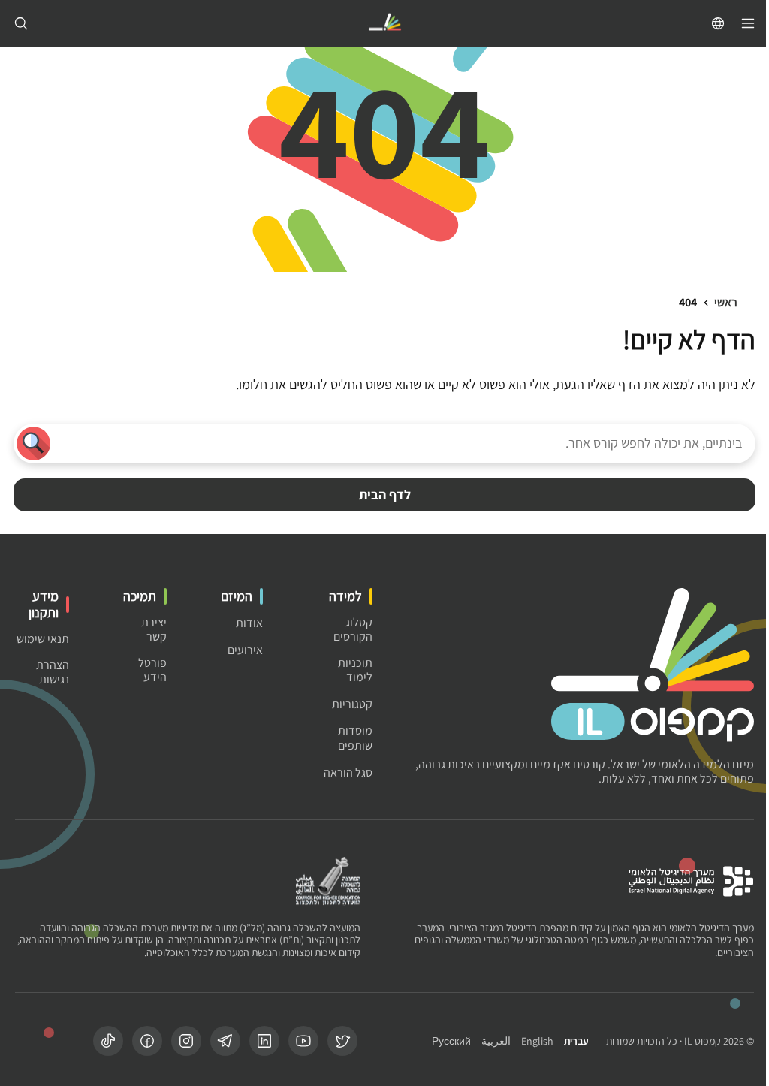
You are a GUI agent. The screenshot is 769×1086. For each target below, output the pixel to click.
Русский (451, 1041)
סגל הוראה (348, 772)
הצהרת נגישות (52, 672)
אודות (249, 623)
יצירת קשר (154, 629)
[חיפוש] (21, 23)
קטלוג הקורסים (352, 629)
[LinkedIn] (264, 1041)
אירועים (245, 650)
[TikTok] (108, 1041)
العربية (496, 1041)
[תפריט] (748, 23)
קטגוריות (352, 704)
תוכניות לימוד (355, 670)
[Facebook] (147, 1041)
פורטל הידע (152, 670)
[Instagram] (186, 1041)
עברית (576, 1041)
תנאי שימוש (43, 639)
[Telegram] (225, 1041)
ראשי (725, 302)
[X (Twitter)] (342, 1041)
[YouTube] (303, 1041)
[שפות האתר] (718, 23)
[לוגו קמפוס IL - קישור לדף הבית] (384, 24)
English (537, 1041)
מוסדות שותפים (355, 737)
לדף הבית (385, 494)
